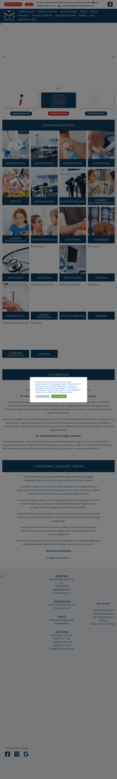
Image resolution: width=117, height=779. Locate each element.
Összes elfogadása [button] (59, 396)
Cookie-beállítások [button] (42, 396)
